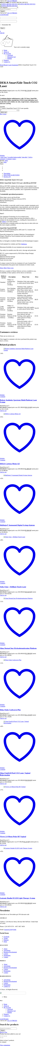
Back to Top (3, 1032)
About (5, 949)
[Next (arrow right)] (2, 1037)
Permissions (7, 955)
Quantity (2, 106)
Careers (6, 954)
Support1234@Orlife (10, 929)
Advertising (7, 950)
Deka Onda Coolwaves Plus (10, 710)
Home (2, 65)
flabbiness (24, 244)
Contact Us (7, 986)
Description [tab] (7, 173)
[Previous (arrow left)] (0, 1037)
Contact (6, 957)
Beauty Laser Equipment (11, 65)
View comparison (5, 1045)
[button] (3, 410)
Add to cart (4, 112)
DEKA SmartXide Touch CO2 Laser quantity (15, 108)
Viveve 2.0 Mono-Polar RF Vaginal (13, 837)
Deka (6, 160)
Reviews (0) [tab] (7, 177)
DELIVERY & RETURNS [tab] (12, 175)
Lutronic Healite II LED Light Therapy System (17, 898)
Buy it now (3, 114)
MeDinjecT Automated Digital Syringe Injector (17, 525)
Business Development (10, 952)
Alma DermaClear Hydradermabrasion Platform (18, 648)
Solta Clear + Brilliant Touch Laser (13, 587)
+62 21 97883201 (12, 1)
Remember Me (6, 25)
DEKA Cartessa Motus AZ (10, 464)
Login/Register (4, 14)
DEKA (4, 221)
